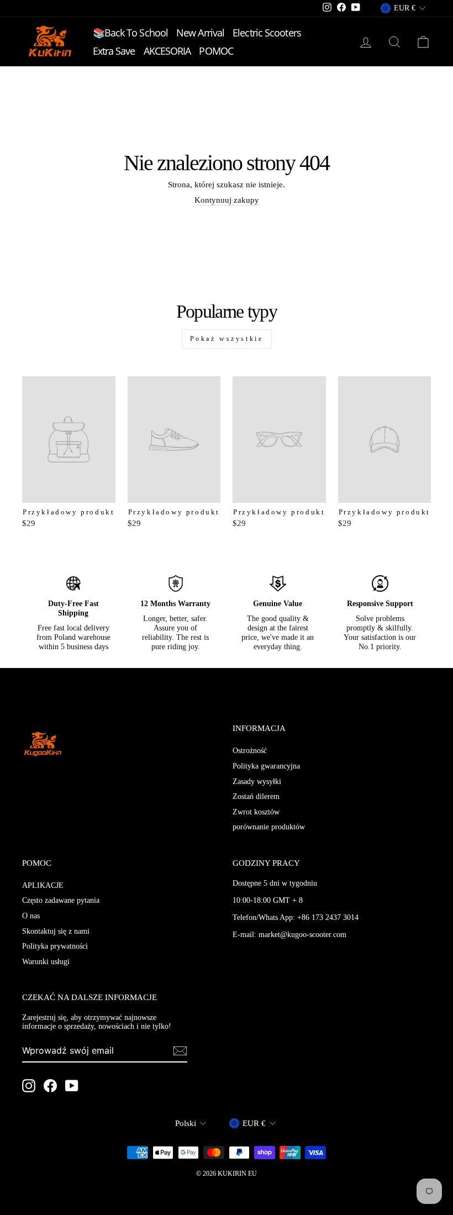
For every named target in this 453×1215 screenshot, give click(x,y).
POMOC (216, 50)
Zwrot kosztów (256, 812)
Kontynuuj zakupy (226, 200)
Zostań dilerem (256, 796)
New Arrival (200, 32)
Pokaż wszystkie (227, 339)
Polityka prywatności (55, 946)
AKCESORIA (167, 50)
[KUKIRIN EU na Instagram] (28, 1085)
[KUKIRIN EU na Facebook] (50, 1085)
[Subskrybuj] (180, 1051)
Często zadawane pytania (60, 900)
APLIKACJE (43, 885)
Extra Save (114, 50)
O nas (31, 916)
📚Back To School (130, 32)
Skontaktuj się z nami (55, 931)
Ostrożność (250, 750)
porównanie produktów (269, 827)
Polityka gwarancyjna (266, 766)
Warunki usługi (46, 962)
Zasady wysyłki (257, 781)
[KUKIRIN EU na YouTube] (71, 1085)
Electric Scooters (267, 32)
